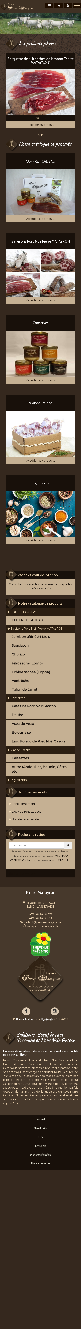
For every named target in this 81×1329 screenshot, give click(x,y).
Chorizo (18, 654)
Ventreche (29, 860)
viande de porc (20, 856)
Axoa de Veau (23, 724)
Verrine (16, 860)
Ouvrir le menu (77, 5)
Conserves (18, 698)
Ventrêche (20, 681)
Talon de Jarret (24, 689)
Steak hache (40, 865)
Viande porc (27, 851)
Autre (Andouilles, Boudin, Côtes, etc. (39, 769)
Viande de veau (63, 851)
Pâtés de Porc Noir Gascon (34, 706)
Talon (67, 860)
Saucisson (20, 645)
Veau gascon (42, 861)
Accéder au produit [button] (41, 125)
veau (52, 860)
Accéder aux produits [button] (40, 219)
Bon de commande (25, 819)
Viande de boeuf (35, 856)
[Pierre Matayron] (17, 6)
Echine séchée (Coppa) (31, 672)
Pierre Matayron (27, 1019)
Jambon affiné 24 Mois (31, 637)
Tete (59, 860)
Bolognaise (21, 732)
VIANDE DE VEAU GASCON (44, 851)
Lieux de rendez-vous (26, 811)
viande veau (16, 851)
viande (61, 855)
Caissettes (20, 758)
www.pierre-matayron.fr (42, 926)
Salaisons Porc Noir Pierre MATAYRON (37, 628)
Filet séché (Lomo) (27, 663)
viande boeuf (48, 856)
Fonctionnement (23, 804)
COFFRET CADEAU (24, 612)
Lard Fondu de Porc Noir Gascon (39, 741)
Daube (17, 715)
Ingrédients (19, 780)
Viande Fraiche (21, 750)
